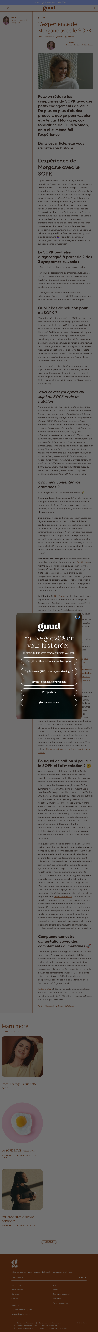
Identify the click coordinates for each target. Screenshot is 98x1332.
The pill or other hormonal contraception (49, 661)
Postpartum (49, 692)
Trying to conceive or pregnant (49, 681)
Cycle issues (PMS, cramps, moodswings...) (49, 671)
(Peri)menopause (49, 702)
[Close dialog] (77, 617)
